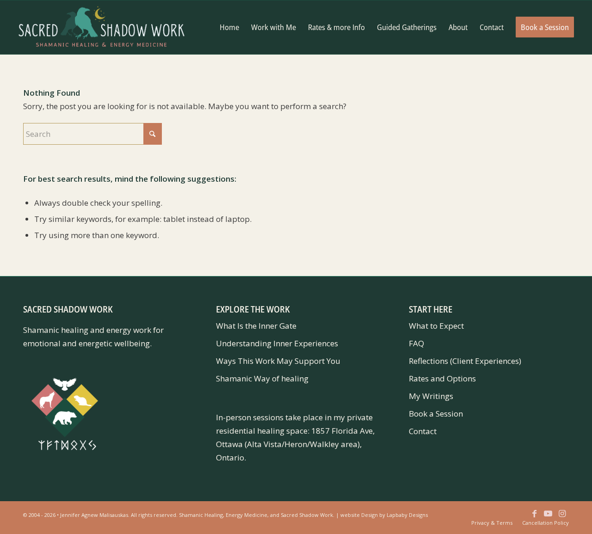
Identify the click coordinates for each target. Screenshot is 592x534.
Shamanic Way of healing (262, 378)
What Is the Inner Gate (256, 325)
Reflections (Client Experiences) (465, 361)
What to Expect (436, 325)
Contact (423, 431)
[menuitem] (229, 27)
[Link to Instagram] (562, 517)
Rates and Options (442, 378)
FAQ (416, 343)
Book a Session (436, 413)
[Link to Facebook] (534, 517)
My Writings (431, 396)
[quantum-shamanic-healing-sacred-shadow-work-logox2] (101, 27)
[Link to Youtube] (548, 517)
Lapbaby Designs (407, 514)
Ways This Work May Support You (278, 361)
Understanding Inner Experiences (277, 343)
